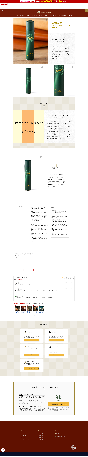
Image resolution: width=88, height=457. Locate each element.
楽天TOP (3, 10)
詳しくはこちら (32, 354)
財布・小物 (27, 15)
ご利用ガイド (70, 15)
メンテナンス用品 (53, 15)
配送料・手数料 (41, 437)
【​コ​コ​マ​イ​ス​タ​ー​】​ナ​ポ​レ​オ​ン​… (17, 312)
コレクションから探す (26, 439)
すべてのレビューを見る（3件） (69, 277)
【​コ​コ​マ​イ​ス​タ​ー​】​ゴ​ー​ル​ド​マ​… (29, 312)
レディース (41, 15)
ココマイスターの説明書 (62, 15)
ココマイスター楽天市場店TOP (61, 436)
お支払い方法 (41, 433)
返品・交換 (41, 439)
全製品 (17, 15)
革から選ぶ (46, 15)
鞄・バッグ (22, 15)
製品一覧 (24, 430)
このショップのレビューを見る (69, 278)
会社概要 (57, 433)
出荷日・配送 (41, 435)
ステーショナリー (34, 15)
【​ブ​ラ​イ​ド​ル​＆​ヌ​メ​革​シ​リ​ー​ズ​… (23, 312)
